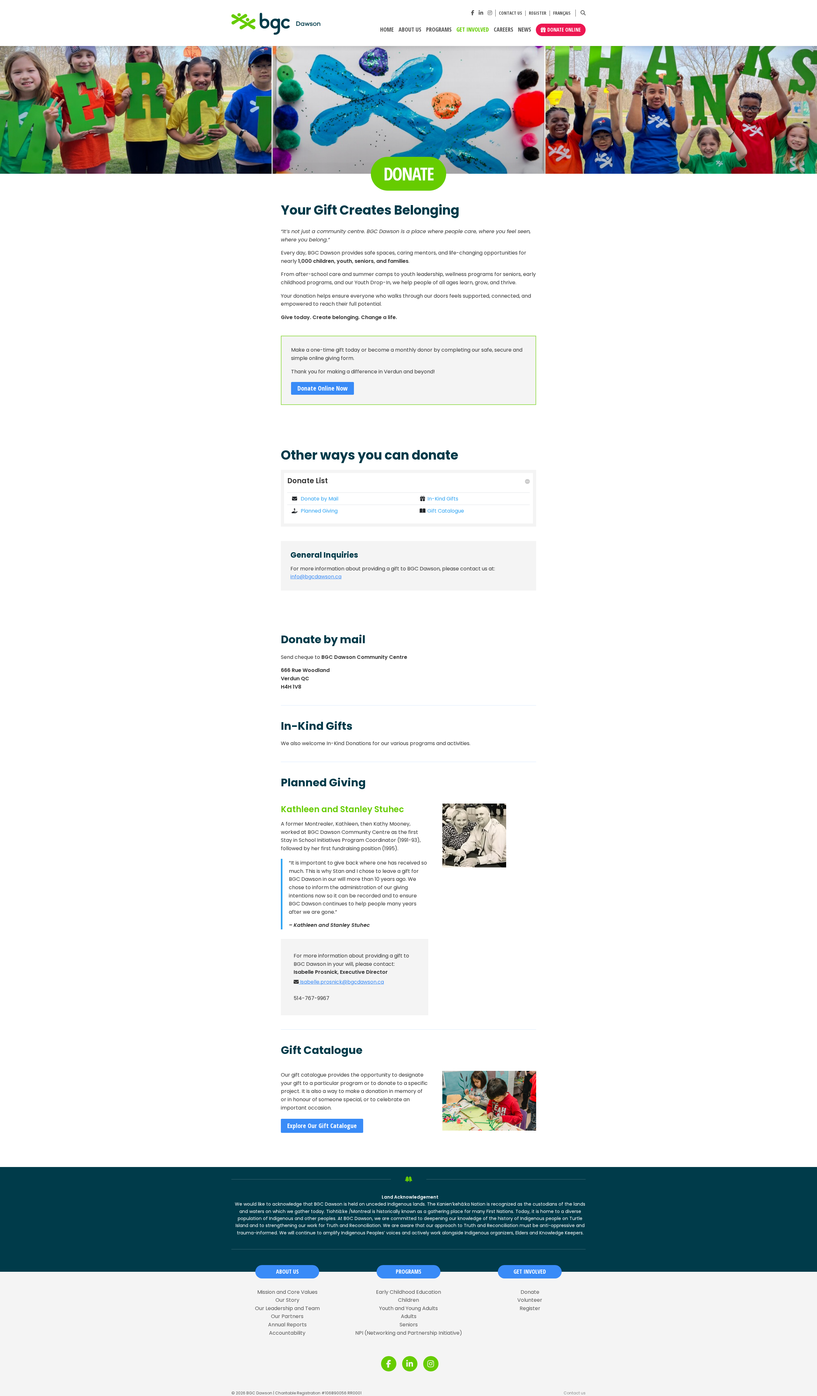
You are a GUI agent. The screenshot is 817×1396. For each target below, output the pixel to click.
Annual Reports (287, 1324)
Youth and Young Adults (408, 1308)
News (524, 29)
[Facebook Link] (472, 13)
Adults (408, 1316)
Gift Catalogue (445, 511)
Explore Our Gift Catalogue (322, 1125)
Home (387, 29)
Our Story (287, 1300)
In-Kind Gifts (442, 498)
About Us (410, 29)
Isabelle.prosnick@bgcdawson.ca (341, 982)
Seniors (409, 1324)
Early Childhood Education (408, 1292)
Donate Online (564, 29)
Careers (503, 29)
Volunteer (529, 1300)
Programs (439, 29)
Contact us (510, 13)
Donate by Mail (318, 498)
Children (408, 1300)
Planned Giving (318, 511)
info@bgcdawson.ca (315, 576)
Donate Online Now (322, 388)
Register (537, 13)
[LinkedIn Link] (481, 13)
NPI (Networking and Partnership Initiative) (408, 1333)
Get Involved (472, 29)
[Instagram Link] (490, 13)
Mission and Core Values (287, 1292)
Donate (530, 1292)
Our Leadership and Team (287, 1308)
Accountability (287, 1333)
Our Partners (287, 1316)
